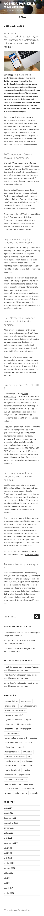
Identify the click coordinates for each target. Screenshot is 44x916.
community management (16, 738)
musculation (10, 775)
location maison (12, 761)
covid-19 (28, 743)
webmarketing (21, 793)
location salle (10, 765)
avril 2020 (8, 858)
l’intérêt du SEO (31, 554)
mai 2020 (8, 853)
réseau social (21, 779)
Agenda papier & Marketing (19, 5)
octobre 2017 (9, 868)
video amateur (28, 788)
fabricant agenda (12, 752)
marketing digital (12, 770)
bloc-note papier (24, 724)
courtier (33, 738)
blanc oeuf (9, 724)
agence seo (26, 701)
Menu (23, 17)
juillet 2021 (8, 833)
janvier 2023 (9, 828)
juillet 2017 (8, 873)
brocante (9, 729)
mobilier (26, 770)
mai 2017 (7, 883)
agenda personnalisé (14, 715)
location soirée (26, 765)
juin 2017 (7, 878)
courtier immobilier (13, 743)
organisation (24, 775)
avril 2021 (8, 838)
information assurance (15, 756)
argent (28, 720)
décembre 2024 (11, 818)
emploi (21, 747)
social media (10, 784)
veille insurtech (11, 788)
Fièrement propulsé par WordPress (17, 910)
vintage (8, 793)
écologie (34, 793)
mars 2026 (8, 813)
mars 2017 (8, 888)
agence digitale (28, 102)
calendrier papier (23, 729)
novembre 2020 (11, 843)
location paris (27, 761)
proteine (8, 779)
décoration (9, 747)
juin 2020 (8, 848)
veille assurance (26, 784)
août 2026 (8, 808)
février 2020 (9, 863)
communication (12, 733)
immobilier (27, 752)
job (29, 756)
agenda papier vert (28, 706)
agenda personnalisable (15, 710)
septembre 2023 (11, 823)
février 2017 (9, 893)
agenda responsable (13, 720)
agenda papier (11, 706)
